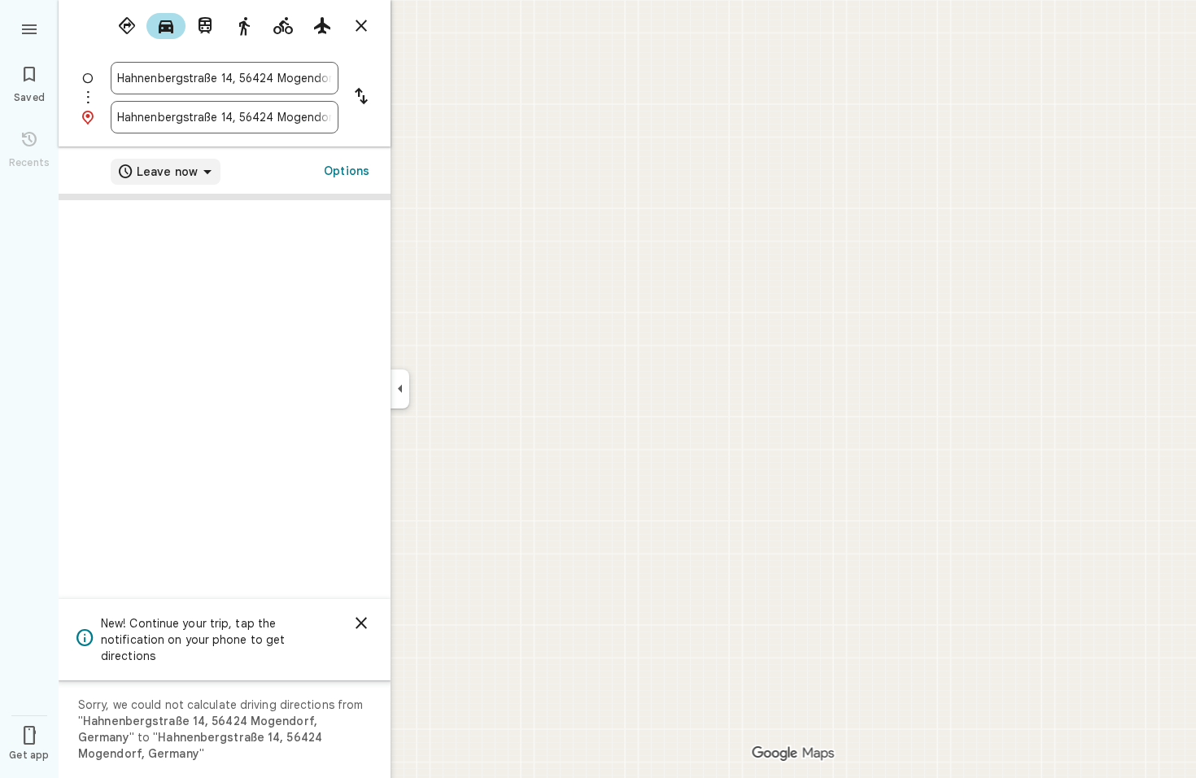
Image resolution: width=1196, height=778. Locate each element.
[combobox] (224, 78)
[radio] (126, 26)
